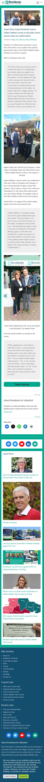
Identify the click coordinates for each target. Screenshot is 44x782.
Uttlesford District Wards (12, 723)
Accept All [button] (23, 776)
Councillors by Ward (10, 661)
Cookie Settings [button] (10, 776)
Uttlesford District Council (12, 689)
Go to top (37, 394)
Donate (5, 672)
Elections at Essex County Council (15, 728)
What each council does (11, 686)
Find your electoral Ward (11, 709)
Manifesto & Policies (10, 658)
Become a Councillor (10, 720)
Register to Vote (9, 712)
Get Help (6, 674)
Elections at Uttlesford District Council (16, 725)
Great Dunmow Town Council (13, 697)
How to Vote (7, 715)
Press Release (31, 40)
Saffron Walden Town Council (13, 694)
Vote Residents (8, 669)
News (5, 664)
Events (5, 666)
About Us (6, 656)
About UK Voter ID (9, 717)
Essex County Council (11, 692)
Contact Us (7, 677)
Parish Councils (8, 700)
